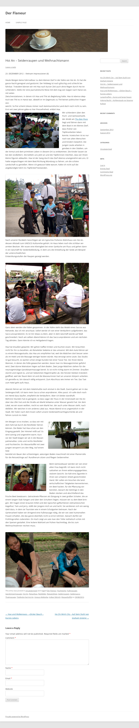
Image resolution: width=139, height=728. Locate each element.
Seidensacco (75, 594)
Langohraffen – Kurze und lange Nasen (116, 97)
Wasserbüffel (66, 597)
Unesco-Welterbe (41, 597)
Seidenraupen (63, 594)
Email (8, 678)
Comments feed (106, 172)
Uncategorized (31, 590)
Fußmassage (72, 590)
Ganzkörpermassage (13, 594)
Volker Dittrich (55, 597)
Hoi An (25, 594)
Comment (10, 638)
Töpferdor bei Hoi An (25, 597)
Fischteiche (61, 590)
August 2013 (105, 133)
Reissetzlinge (52, 594)
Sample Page (21, 22)
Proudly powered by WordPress (17, 716)
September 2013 (106, 129)
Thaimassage (10, 597)
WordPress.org (106, 175)
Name (8, 668)
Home (7, 22)
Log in (102, 165)
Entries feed (105, 168)
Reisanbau (33, 594)
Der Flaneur (15, 13)
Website (9, 689)
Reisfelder (42, 594)
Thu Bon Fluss (81, 119)
